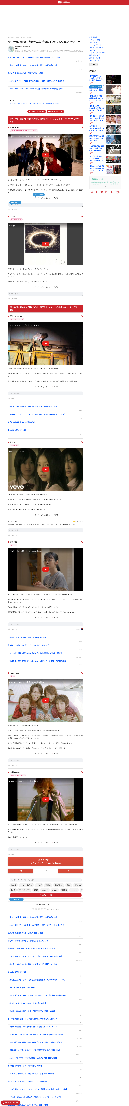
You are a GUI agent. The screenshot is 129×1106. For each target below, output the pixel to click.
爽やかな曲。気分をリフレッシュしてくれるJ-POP (45, 1083)
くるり (13, 545)
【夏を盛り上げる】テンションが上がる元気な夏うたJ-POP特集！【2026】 (45, 416)
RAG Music (11, 37)
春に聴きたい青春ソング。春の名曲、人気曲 (45, 1068)
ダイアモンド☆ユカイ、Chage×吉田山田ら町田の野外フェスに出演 (45, 59)
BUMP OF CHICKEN (17, 775)
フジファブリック (16, 319)
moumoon (74, 890)
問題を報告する (12, 209)
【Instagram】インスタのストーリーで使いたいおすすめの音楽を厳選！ (45, 90)
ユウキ (78, 629)
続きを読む (45, 862)
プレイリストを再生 (36, 111)
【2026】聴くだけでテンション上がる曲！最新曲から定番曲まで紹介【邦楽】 (45, 1091)
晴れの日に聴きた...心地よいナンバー (26, 37)
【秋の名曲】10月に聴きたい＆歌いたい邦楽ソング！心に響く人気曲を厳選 (45, 663)
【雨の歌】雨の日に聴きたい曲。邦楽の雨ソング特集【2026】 (45, 1013)
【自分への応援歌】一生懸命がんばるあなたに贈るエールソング (45, 1028)
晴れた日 (13, 885)
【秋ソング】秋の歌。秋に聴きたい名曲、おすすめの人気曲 (45, 1075)
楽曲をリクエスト (55, 111)
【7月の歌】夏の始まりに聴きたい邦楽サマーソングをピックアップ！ (45, 1099)
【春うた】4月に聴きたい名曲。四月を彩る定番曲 (45, 639)
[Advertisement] (64, 20)
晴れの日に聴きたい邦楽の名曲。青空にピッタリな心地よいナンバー (34, 103)
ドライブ (38, 885)
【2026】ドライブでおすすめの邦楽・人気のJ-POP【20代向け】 (45, 1060)
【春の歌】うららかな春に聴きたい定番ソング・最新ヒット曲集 (45, 408)
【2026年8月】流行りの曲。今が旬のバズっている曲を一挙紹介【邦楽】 (45, 1036)
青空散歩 (48, 885)
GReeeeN (14, 445)
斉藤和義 (64, 890)
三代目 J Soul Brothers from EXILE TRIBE (23, 130)
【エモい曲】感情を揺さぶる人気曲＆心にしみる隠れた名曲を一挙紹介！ (45, 655)
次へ (70, 871)
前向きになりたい (80, 885)
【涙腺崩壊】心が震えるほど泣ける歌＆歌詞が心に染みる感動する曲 (45, 1052)
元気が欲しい (59, 885)
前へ (21, 871)
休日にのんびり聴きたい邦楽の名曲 (21, 422)
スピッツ (55, 890)
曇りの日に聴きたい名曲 (45, 432)
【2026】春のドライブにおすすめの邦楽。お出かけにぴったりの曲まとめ (36, 81)
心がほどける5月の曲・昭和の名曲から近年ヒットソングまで (45, 950)
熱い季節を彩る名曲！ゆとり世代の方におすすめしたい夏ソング (45, 1021)
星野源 (36, 890)
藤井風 (13, 890)
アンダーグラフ (15, 219)
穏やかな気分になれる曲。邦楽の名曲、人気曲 (45, 75)
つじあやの (45, 890)
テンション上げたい (26, 885)
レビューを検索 (46, 895)
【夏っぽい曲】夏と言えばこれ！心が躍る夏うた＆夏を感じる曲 (45, 67)
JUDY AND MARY (24, 890)
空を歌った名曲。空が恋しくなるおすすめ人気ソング (45, 647)
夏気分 (69, 885)
